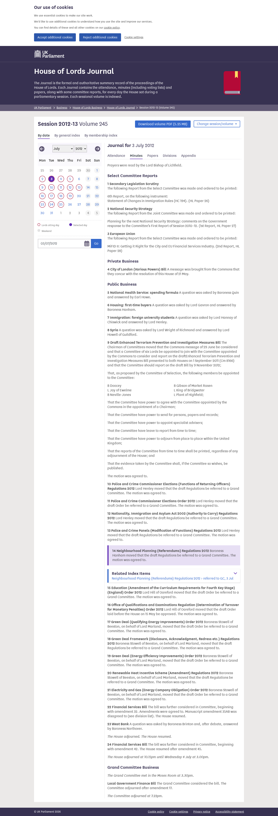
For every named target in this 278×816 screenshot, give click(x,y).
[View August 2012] (97, 148)
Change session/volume (215, 124)
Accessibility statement (229, 811)
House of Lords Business (87, 107)
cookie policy (112, 27)
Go (96, 243)
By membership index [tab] (101, 135)
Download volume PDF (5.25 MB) (162, 124)
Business (62, 107)
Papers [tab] (152, 156)
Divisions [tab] (169, 156)
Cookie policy (156, 811)
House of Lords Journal (121, 107)
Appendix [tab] (188, 156)
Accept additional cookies (54, 37)
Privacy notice (201, 811)
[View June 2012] (42, 148)
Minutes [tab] (136, 156)
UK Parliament (42, 107)
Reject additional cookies (100, 37)
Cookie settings (133, 37)
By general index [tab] (67, 135)
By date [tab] (44, 135)
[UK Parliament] (49, 54)
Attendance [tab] (116, 156)
